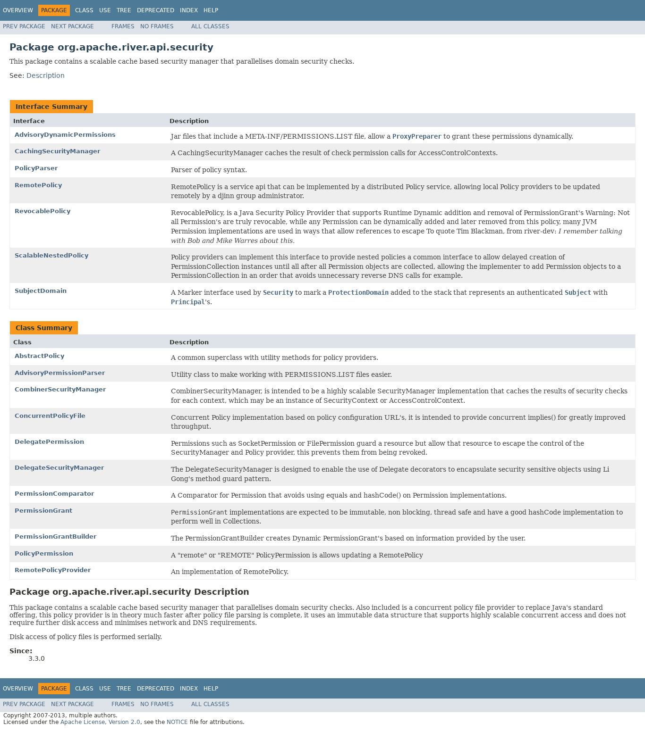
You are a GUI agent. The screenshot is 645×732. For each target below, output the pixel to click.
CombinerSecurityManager (60, 389)
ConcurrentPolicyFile (50, 415)
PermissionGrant (43, 510)
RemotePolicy (38, 185)
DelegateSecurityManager (59, 467)
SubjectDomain (41, 290)
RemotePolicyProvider (53, 570)
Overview (18, 10)
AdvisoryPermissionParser (60, 372)
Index (189, 10)
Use (105, 10)
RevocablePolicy (42, 211)
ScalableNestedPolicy (51, 255)
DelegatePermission (49, 441)
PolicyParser (36, 168)
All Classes (210, 26)
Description (45, 75)
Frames (123, 26)
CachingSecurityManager (57, 151)
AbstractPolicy (39, 355)
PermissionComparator (54, 493)
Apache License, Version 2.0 (100, 722)
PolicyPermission (44, 553)
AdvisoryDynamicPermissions (65, 134)
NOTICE (177, 722)
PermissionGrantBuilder (55, 536)
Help (211, 10)
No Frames (157, 26)
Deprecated (155, 10)
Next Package (72, 26)
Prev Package (24, 26)
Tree (124, 10)
